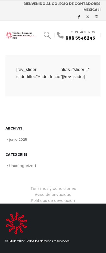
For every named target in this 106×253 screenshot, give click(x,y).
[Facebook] (78, 16)
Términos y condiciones (53, 188)
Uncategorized (22, 165)
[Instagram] (96, 16)
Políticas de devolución (53, 200)
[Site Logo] (20, 35)
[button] (47, 35)
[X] (87, 16)
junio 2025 (18, 139)
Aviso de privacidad (53, 194)
